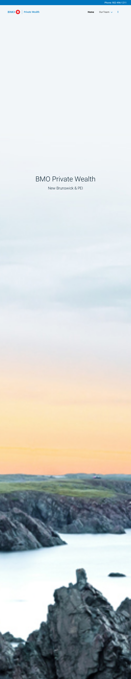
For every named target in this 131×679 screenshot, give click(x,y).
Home (91, 12)
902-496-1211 (119, 2)
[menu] (118, 12)
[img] (65, 339)
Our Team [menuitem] (104, 12)
